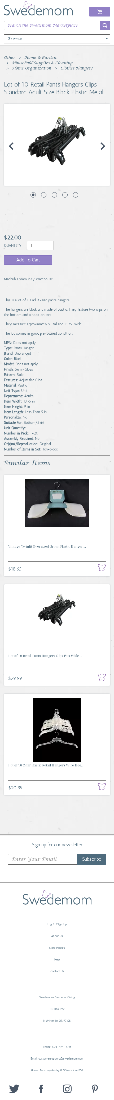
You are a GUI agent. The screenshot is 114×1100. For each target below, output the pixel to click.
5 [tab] (75, 195)
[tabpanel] (57, 140)
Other (9, 57)
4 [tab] (65, 195)
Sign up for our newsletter (57, 844)
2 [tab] (43, 195)
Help (57, 959)
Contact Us (57, 971)
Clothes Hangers (76, 68)
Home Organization (31, 68)
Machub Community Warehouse (28, 279)
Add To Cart (28, 260)
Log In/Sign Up (57, 924)
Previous (11, 146)
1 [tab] (33, 195)
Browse (14, 38)
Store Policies (57, 948)
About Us (57, 936)
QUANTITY (13, 245)
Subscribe (91, 859)
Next (102, 146)
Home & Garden (40, 57)
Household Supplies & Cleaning (42, 63)
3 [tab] (54, 195)
